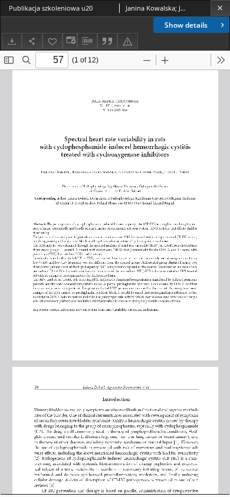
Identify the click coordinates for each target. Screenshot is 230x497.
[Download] (12, 41)
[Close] (220, 8)
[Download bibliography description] (87, 41)
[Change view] (70, 41)
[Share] (32, 41)
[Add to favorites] (52, 41)
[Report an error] (127, 41)
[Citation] (107, 41)
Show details (186, 25)
